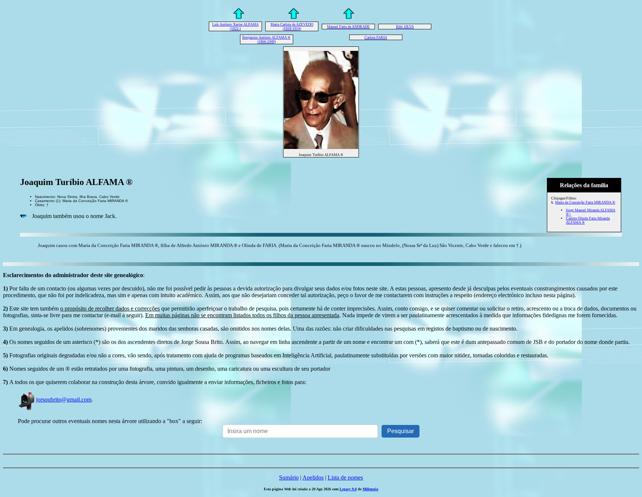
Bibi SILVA (405, 27)
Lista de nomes (345, 477)
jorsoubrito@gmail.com (63, 399)
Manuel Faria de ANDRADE (348, 27)
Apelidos (313, 477)
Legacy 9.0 (348, 489)
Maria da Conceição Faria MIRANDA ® (585, 202)
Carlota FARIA (375, 37)
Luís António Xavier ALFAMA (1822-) (235, 26)
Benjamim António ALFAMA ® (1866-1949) (266, 39)
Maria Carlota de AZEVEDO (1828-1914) (291, 26)
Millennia (370, 489)
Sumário (289, 477)
